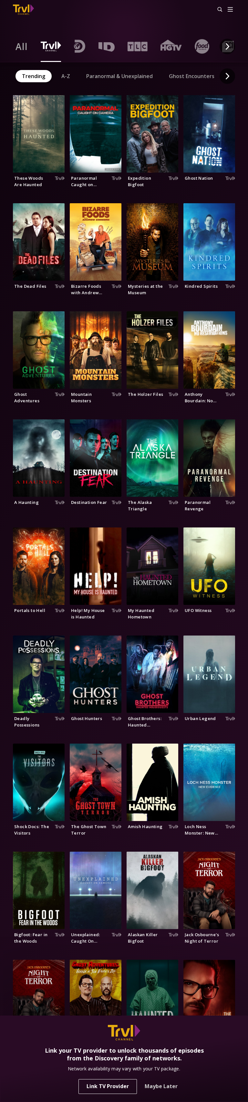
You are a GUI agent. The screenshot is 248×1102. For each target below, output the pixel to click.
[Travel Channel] (23, 10)
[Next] (227, 46)
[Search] (217, 9)
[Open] (230, 10)
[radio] (22, 46)
